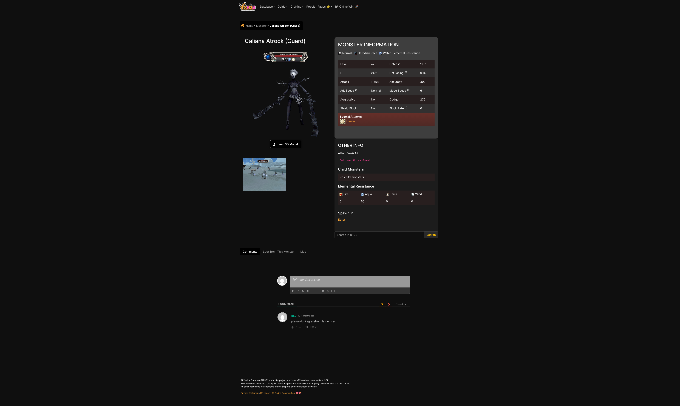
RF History (265, 393)
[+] (333, 290)
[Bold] (293, 291)
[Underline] (303, 291)
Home (249, 25)
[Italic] (298, 291)
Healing (350, 121)
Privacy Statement (250, 393)
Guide (281, 6)
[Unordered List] (318, 291)
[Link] (327, 291)
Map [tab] (303, 251)
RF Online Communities (283, 393)
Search (431, 235)
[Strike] (308, 291)
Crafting (295, 6)
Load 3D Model (287, 144)
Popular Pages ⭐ (318, 6)
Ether (341, 219)
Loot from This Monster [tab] (279, 251)
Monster (261, 25)
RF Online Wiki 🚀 (347, 6)
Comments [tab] (250, 251)
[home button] (243, 25)
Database (266, 6)
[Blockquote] (323, 291)
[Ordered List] (313, 291)
